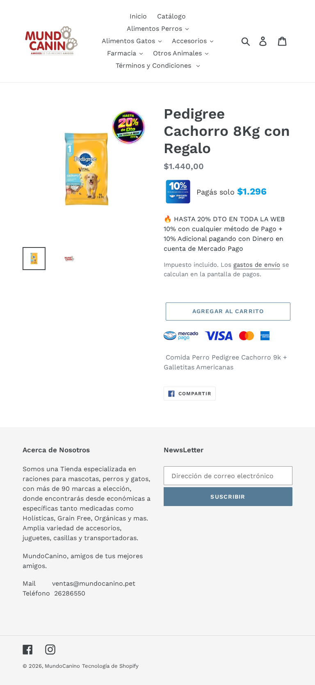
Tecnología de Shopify (110, 666)
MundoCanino (62, 666)
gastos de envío (256, 264)
